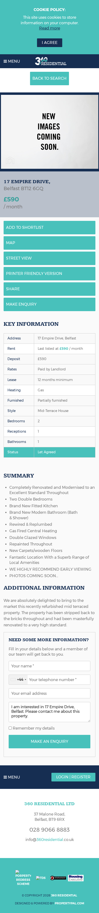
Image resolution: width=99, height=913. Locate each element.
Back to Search (49, 78)
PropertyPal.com (69, 903)
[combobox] (18, 679)
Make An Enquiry (49, 741)
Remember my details (33, 728)
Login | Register (73, 777)
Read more (49, 28)
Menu (13, 61)
